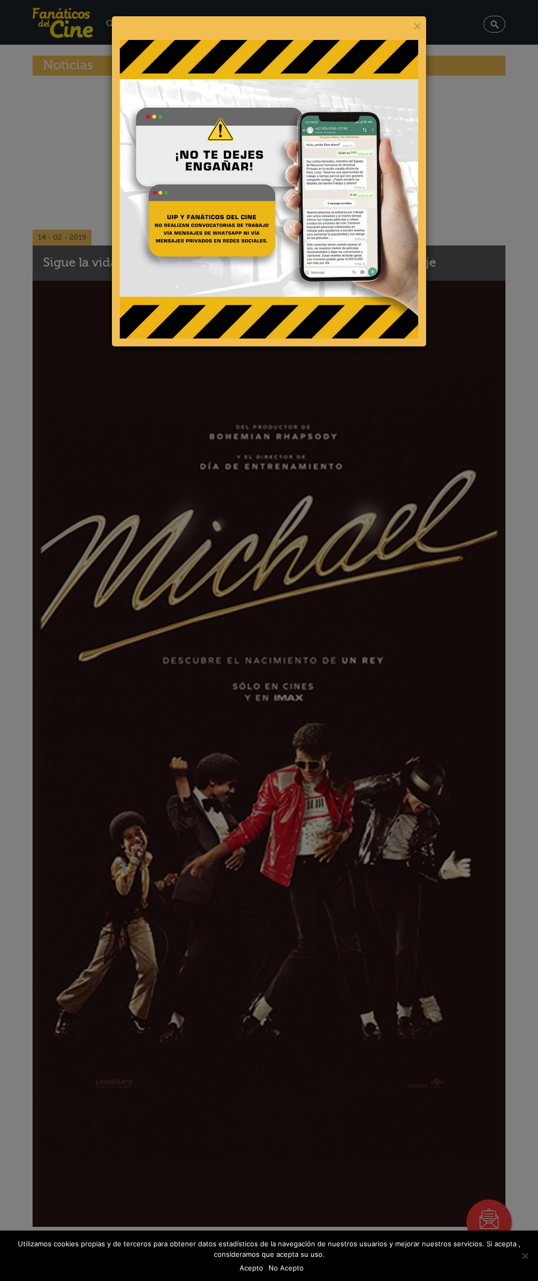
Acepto (251, 1268)
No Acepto (286, 1268)
